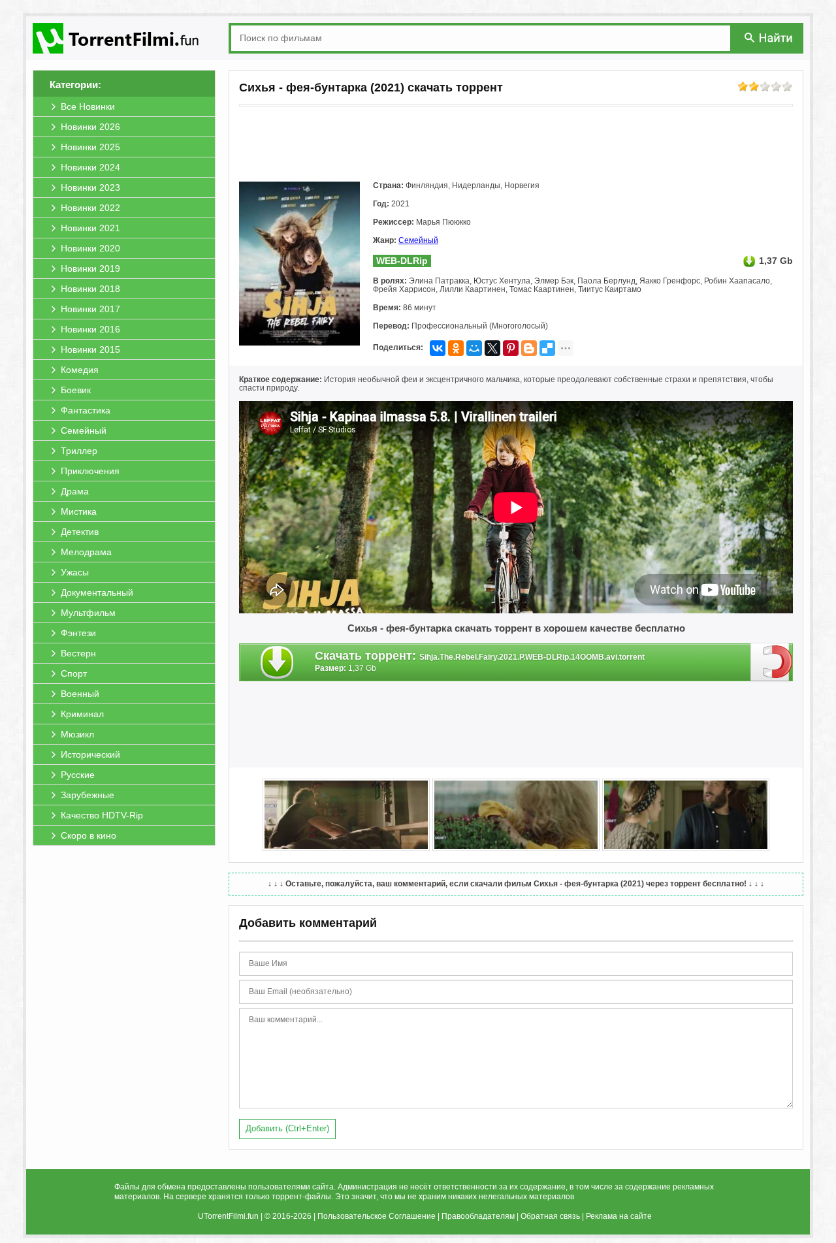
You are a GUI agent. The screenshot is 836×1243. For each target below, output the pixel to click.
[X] (492, 348)
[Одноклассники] (456, 348)
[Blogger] (529, 348)
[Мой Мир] (474, 348)
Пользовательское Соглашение (376, 1216)
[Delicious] (547, 348)
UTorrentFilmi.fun (228, 1216)
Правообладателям (478, 1216)
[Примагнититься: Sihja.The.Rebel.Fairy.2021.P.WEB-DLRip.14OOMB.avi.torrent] (771, 662)
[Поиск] (769, 37)
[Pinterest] (511, 348)
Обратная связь (550, 1216)
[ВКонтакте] (437, 348)
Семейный (418, 240)
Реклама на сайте (619, 1216)
